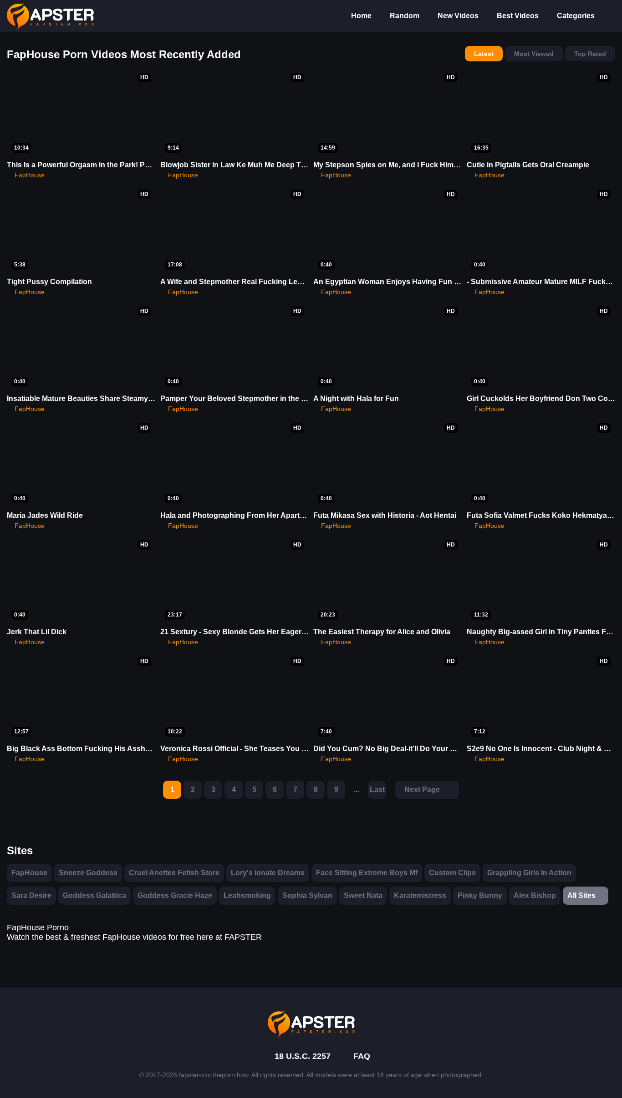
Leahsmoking (247, 895)
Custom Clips (452, 873)
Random (404, 16)
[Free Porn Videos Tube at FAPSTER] (50, 16)
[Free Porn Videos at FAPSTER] (311, 1024)
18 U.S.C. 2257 (303, 1056)
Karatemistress (420, 895)
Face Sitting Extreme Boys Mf (367, 873)
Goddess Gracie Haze (175, 895)
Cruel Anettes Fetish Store (174, 873)
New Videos (458, 16)
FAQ (361, 1056)
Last (377, 789)
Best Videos (518, 16)
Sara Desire (31, 895)
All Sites (581, 895)
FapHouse (29, 873)
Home (361, 16)
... (356, 789)
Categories (576, 16)
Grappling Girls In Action (529, 873)
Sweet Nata (363, 895)
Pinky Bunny (480, 895)
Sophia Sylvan (307, 895)
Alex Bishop (535, 895)
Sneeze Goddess (88, 873)
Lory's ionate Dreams (268, 873)
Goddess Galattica (94, 895)
